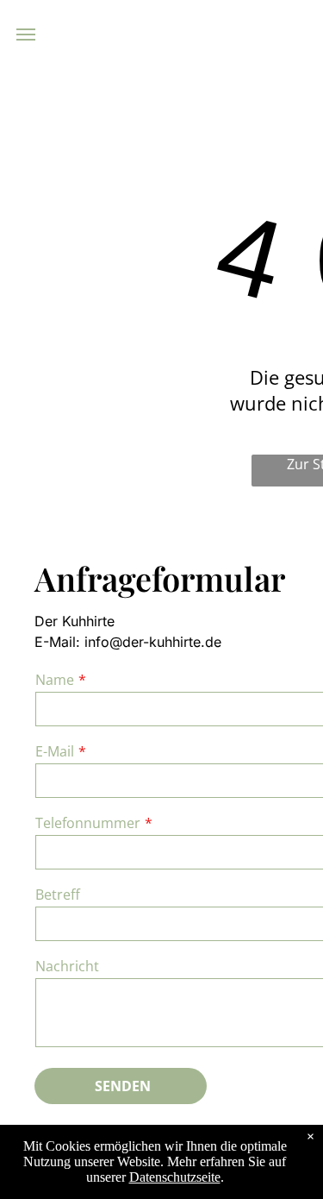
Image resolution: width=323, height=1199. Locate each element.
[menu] (26, 34)
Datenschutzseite (175, 1177)
